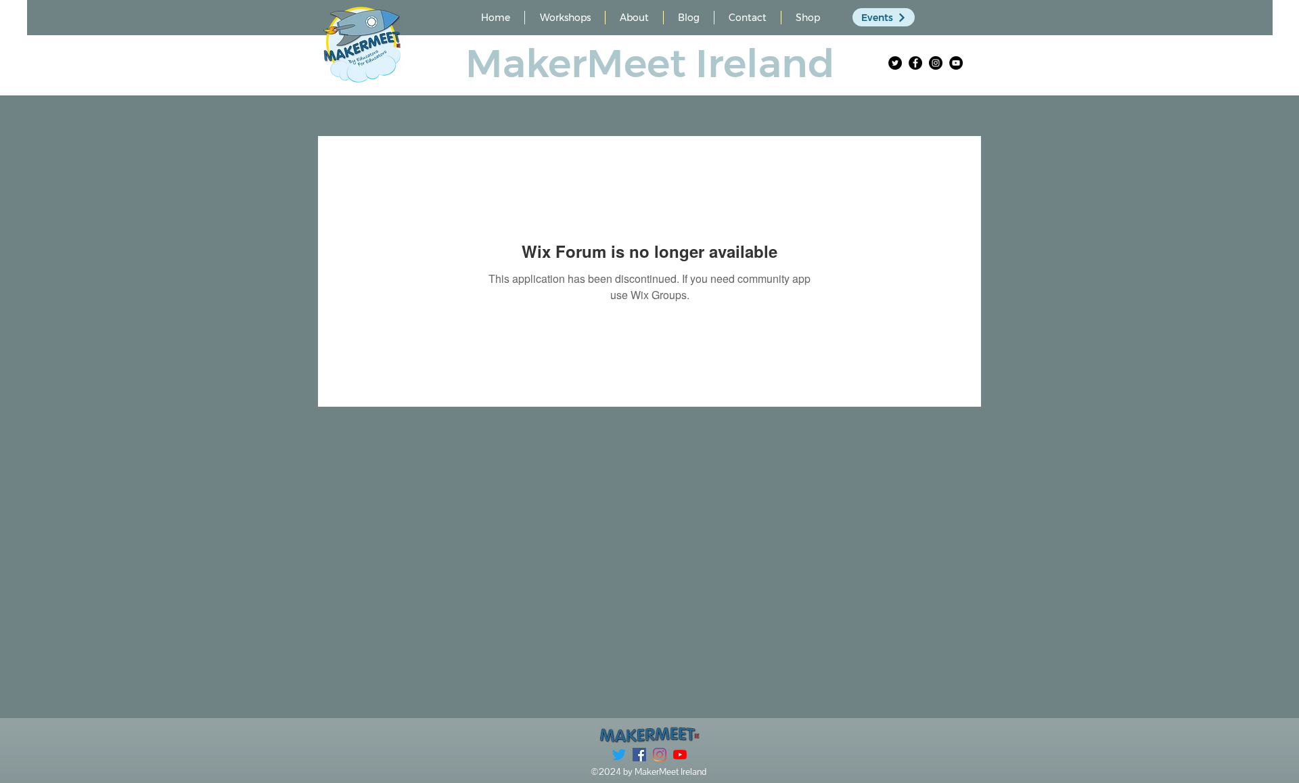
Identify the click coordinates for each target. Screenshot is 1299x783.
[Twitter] (895, 63)
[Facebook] (915, 63)
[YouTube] (956, 63)
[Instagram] (935, 63)
